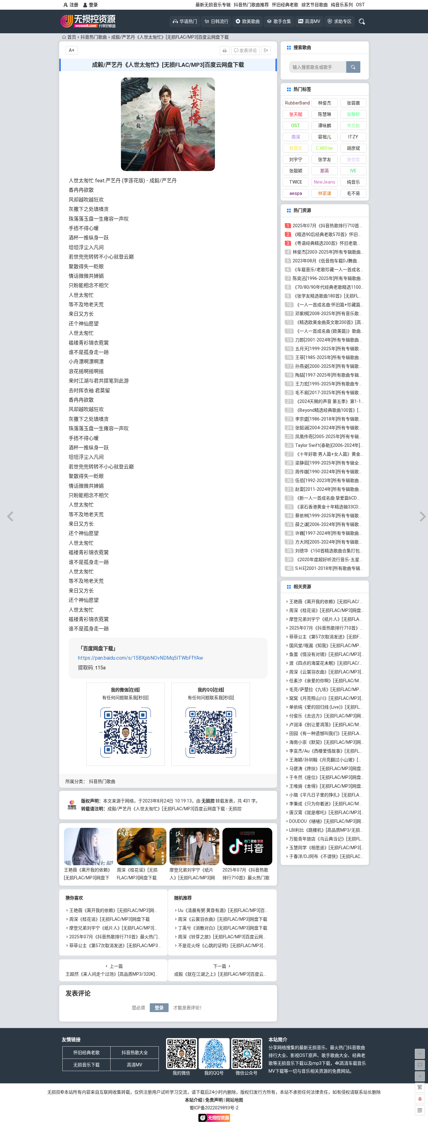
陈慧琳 (324, 114)
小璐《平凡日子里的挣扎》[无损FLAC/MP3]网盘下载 (340, 794)
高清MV (134, 1064)
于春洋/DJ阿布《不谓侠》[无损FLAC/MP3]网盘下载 (339, 856)
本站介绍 (193, 1099)
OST (360, 4)
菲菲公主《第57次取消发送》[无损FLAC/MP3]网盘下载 (123, 945)
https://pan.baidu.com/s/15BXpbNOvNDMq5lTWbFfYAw (140, 658)
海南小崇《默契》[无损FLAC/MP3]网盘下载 (331, 742)
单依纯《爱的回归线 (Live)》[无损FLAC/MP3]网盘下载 (342, 707)
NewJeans (324, 182)
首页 (71, 37)
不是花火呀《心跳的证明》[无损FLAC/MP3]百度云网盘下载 (236, 945)
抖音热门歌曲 (94, 37)
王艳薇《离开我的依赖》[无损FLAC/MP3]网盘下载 (88, 877)
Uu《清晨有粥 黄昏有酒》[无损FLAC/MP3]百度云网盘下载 (234, 910)
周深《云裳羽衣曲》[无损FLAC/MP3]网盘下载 (222, 919)
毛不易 (353, 193)
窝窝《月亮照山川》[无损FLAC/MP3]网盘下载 (333, 698)
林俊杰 (324, 102)
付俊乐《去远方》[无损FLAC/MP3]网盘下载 (331, 715)
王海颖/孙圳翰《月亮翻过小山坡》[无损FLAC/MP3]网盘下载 (348, 759)
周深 (295, 136)
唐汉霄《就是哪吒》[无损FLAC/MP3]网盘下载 (333, 812)
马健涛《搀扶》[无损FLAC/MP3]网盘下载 (329, 768)
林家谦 (324, 193)
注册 (74, 4)
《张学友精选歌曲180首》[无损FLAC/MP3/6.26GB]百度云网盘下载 (358, 295)
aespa (296, 193)
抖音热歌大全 (135, 1052)
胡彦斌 (353, 148)
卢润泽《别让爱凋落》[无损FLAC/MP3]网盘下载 (336, 724)
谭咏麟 (324, 125)
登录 (93, 4)
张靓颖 (295, 170)
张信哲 (353, 159)
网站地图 (234, 1099)
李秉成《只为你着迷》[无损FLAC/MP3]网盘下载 (336, 803)
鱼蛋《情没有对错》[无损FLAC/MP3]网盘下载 (333, 654)
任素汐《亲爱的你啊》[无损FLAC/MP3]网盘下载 (336, 680)
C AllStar (324, 148)
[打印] (225, 50)
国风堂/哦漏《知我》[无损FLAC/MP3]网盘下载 (334, 645)
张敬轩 (353, 114)
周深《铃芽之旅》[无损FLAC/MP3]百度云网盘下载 (227, 936)
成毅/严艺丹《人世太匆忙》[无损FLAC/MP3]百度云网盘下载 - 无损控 (174, 808)
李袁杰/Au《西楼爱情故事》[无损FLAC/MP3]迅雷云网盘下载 (348, 750)
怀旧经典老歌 (285, 4)
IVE (353, 170)
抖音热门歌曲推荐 (251, 4)
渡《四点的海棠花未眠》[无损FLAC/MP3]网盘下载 (338, 663)
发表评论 (247, 50)
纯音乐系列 (342, 4)
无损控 (208, 800)
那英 (324, 170)
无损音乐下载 (86, 1064)
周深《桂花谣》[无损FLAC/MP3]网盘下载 (109, 919)
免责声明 (214, 1099)
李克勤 (353, 125)
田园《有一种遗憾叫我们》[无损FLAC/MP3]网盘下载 (340, 733)
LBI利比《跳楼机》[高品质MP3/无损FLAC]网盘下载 (339, 830)
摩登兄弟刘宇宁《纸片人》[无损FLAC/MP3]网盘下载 (192, 877)
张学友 (324, 159)
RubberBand (297, 102)
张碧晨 (353, 102)
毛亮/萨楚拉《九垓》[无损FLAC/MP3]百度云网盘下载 (341, 689)
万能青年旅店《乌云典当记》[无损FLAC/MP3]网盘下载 (342, 838)
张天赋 (295, 114)
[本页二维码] (420, 1110)
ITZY (353, 136)
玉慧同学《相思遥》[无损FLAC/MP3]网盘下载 (333, 847)
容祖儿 (324, 136)
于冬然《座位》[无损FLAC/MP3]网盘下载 (329, 777)
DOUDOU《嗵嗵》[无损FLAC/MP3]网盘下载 (331, 821)
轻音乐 (295, 148)
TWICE (295, 182)
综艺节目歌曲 (314, 4)
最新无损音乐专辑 (213, 4)
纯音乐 (353, 182)
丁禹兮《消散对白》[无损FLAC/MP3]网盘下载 (222, 927)
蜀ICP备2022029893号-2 (214, 1107)
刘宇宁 (295, 159)
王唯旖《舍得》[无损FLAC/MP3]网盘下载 (329, 786)
